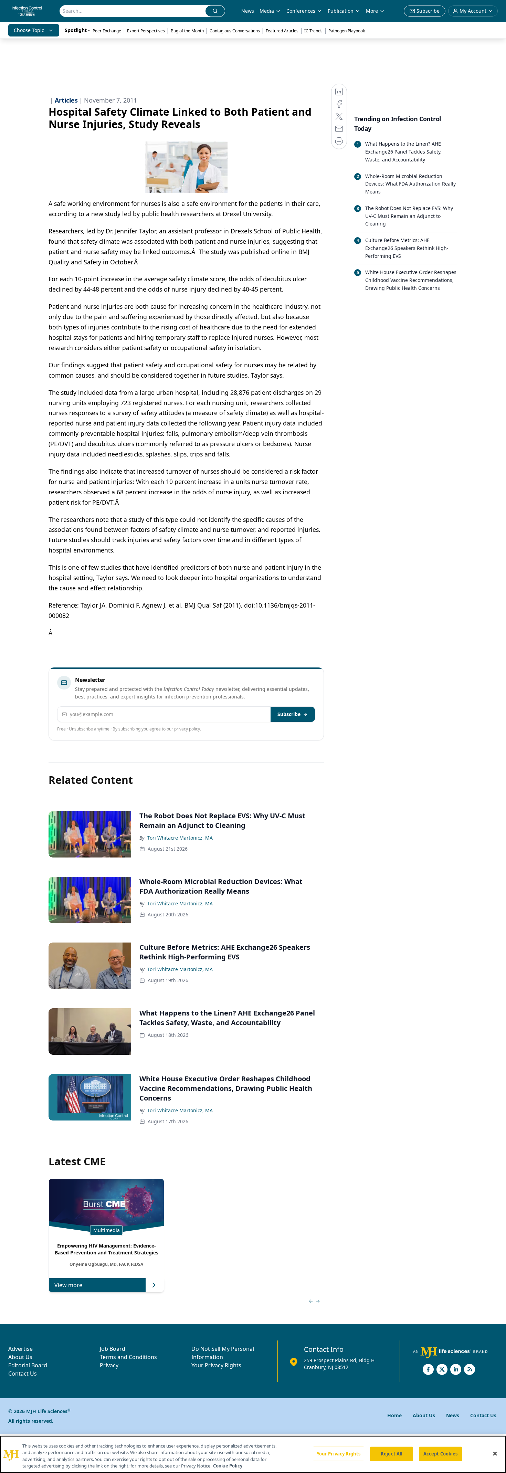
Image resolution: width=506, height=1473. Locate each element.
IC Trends (313, 31)
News (247, 11)
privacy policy (187, 729)
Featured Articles (282, 31)
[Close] (495, 1453)
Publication (341, 11)
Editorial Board (27, 1365)
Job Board (112, 1349)
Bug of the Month (187, 31)
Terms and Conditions (128, 1357)
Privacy (109, 1365)
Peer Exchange (107, 31)
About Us (20, 1357)
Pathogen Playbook (346, 31)
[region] (253, 1454)
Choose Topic (29, 30)
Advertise (20, 1349)
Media (267, 11)
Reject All (391, 1454)
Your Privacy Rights (216, 1365)
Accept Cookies (440, 1454)
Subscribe (289, 714)
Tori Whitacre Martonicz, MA (180, 837)
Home (394, 1415)
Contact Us (22, 1373)
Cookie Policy (227, 1466)
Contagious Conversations (235, 31)
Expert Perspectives (146, 31)
